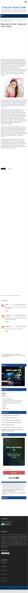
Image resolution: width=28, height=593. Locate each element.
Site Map (4, 404)
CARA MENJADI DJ (9, 534)
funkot (7, 542)
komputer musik (12, 542)
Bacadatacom (4, 562)
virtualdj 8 (18, 545)
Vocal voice (8, 540)
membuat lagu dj (5, 543)
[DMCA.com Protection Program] (6, 524)
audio (19, 540)
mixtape (25, 543)
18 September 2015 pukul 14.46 (20, 304)
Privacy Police (5, 408)
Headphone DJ (18, 537)
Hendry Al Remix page (7, 399)
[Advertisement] (14, 44)
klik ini (12, 140)
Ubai (6, 304)
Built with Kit (14, 477)
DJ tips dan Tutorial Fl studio (14, 7)
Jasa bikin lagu (4, 580)
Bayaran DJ (3, 534)
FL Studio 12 (4, 536)
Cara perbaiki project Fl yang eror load (10, 415)
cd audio (23, 540)
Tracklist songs (4, 578)
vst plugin (4, 546)
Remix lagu (15, 19)
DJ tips (15, 534)
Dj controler (20, 534)
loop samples (10, 19)
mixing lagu (20, 543)
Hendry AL (12, 588)
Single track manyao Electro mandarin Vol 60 (12, 488)
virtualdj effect (24, 545)
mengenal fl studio (13, 543)
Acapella (5, 19)
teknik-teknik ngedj (12, 545)
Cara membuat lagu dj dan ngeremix (10, 417)
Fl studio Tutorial (13, 536)
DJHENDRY (3, 566)
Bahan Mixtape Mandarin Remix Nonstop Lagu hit (13, 484)
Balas (7, 310)
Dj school (25, 534)
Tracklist (20, 539)
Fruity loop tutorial (5, 537)
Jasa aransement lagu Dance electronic (11, 402)
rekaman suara (4, 545)
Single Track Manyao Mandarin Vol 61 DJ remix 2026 (14, 485)
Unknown (7, 315)
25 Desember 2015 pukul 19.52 (20, 315)
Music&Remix (4, 574)
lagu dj (17, 542)
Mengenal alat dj (7, 539)
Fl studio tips (22, 536)
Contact (4, 406)
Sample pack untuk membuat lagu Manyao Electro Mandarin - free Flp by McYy (13, 430)
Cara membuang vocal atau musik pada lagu (11, 427)
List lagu (17, 588)
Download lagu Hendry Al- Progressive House (12, 400)
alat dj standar (14, 540)
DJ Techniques (4, 570)
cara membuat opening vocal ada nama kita (11, 420)
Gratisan (13, 537)
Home (2, 19)
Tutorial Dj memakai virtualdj (8, 424)
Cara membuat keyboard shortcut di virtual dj (12, 422)
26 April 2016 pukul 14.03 (21, 326)
